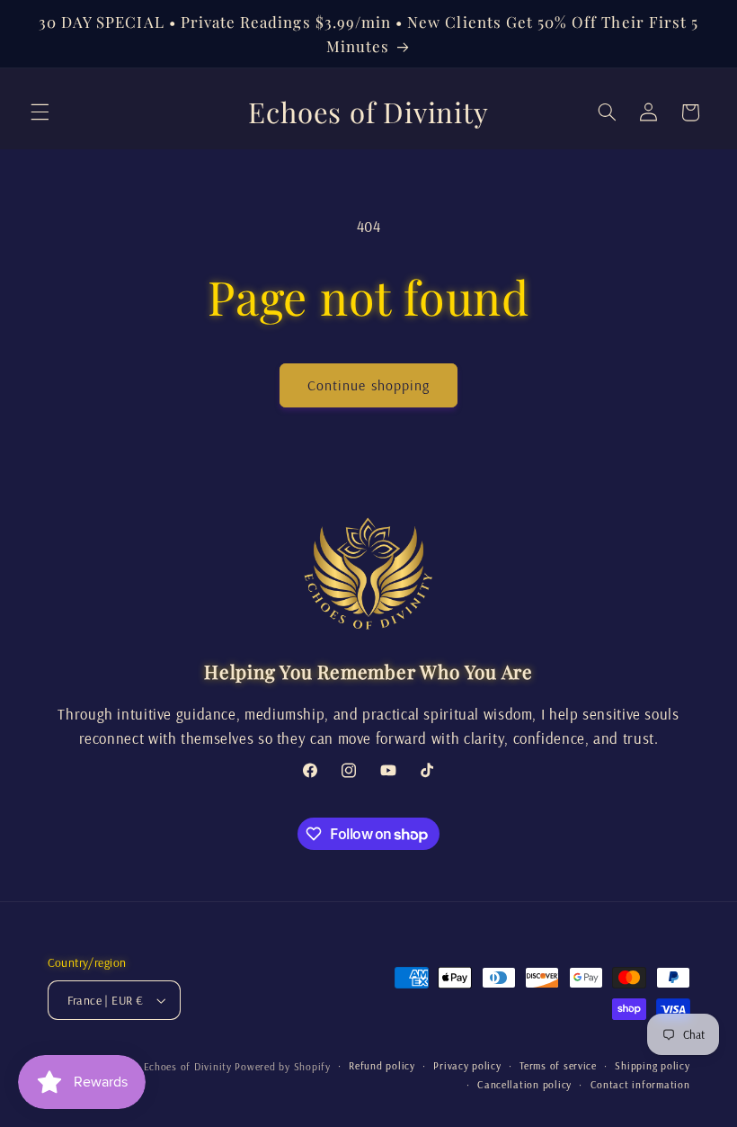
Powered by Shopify (282, 1066)
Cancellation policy (524, 1084)
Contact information (640, 1084)
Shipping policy (652, 1065)
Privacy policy (467, 1065)
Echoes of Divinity (188, 1066)
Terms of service (558, 1065)
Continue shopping (368, 385)
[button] (39, 112)
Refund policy (382, 1065)
